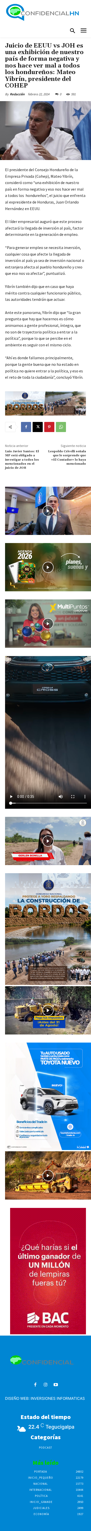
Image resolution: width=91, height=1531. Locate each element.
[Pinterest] (49, 427)
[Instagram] (46, 1385)
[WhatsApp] (61, 427)
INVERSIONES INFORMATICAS (58, 1398)
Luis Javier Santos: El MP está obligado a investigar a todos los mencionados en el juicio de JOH (22, 459)
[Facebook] (26, 427)
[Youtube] (56, 1385)
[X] (38, 427)
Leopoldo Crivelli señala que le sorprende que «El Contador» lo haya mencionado (67, 457)
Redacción (17, 94)
